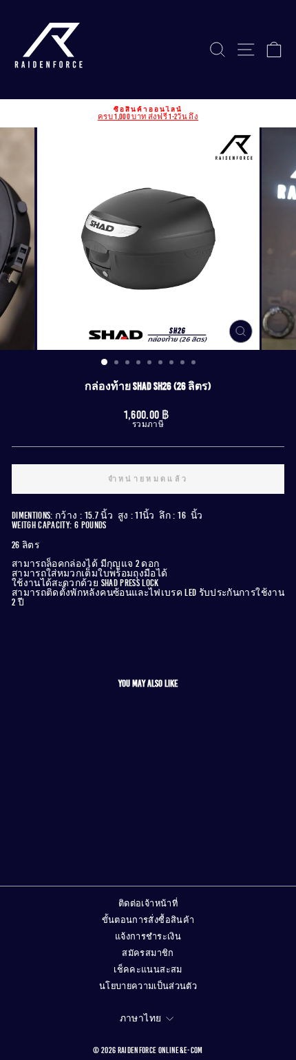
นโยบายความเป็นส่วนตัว (148, 986)
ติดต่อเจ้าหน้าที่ (148, 903)
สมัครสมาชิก (147, 953)
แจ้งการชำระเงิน (148, 937)
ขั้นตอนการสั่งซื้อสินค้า (148, 920)
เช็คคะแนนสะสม (148, 970)
